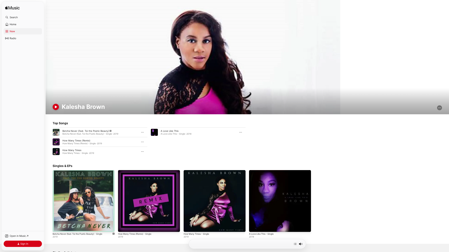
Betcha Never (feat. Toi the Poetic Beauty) (85, 131)
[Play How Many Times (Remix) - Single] (122, 227)
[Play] (56, 107)
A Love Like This (170, 131)
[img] (12, 8)
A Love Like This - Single (262, 171)
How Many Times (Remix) (76, 140)
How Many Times (71, 150)
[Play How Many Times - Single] (188, 227)
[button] (23, 17)
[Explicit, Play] (56, 132)
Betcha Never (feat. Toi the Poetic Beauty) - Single (80, 171)
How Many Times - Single (198, 171)
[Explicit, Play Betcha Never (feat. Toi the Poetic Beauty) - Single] (57, 227)
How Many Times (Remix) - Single (136, 171)
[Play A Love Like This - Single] (253, 227)
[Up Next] (295, 243)
